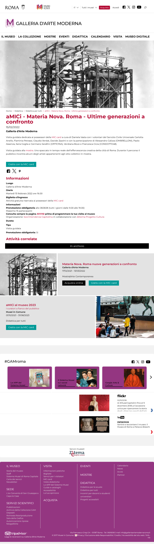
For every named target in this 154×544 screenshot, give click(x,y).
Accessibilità (49, 490)
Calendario (100, 36)
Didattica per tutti (34, 111)
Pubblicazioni (13, 507)
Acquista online (74, 283)
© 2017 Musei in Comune (62, 535)
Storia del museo (14, 471)
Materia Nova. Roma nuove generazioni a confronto (99, 264)
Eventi (64, 36)
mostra (29, 150)
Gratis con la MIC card (21, 164)
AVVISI (41, 214)
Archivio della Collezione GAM (21, 510)
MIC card (56, 137)
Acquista (104, 7)
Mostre (50, 36)
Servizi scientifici (20, 503)
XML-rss (148, 536)
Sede (10, 489)
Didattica (80, 36)
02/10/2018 (132, 405)
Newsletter (11, 482)
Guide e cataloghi (52, 487)
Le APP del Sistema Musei (18, 383)
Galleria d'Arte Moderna (49, 23)
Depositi (10, 512)
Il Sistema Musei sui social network (66, 382)
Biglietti (47, 473)
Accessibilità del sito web (133, 535)
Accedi (115, 7)
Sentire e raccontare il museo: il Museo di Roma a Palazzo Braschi (133, 425)
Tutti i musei (88, 7)
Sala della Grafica (14, 518)
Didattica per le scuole (91, 487)
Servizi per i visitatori (53, 476)
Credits (117, 535)
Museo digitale (137, 36)
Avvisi (120, 472)
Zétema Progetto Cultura (90, 217)
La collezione (29, 36)
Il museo (8, 36)
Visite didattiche (51, 482)
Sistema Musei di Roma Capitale (22, 476)
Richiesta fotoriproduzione (19, 515)
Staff (8, 473)
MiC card (58, 200)
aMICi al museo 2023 (21, 305)
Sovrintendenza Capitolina (38, 217)
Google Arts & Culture (112, 383)
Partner (121, 475)
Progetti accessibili (89, 499)
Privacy (81, 535)
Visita (117, 36)
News (120, 468)
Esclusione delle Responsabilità (99, 535)
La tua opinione (51, 493)
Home (9, 111)
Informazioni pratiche (54, 471)
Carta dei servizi (14, 479)
